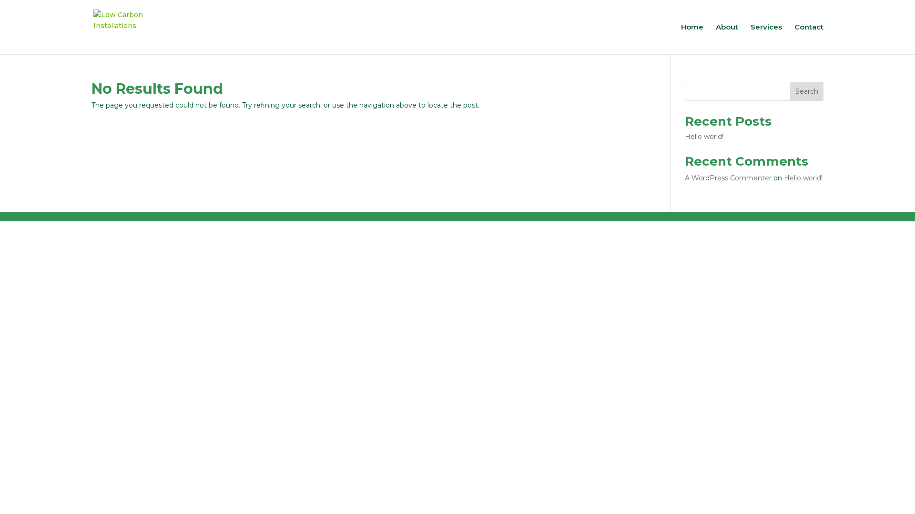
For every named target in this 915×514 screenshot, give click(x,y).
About (727, 27)
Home (692, 27)
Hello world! (704, 136)
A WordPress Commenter (728, 178)
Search (806, 91)
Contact (809, 27)
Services (766, 27)
